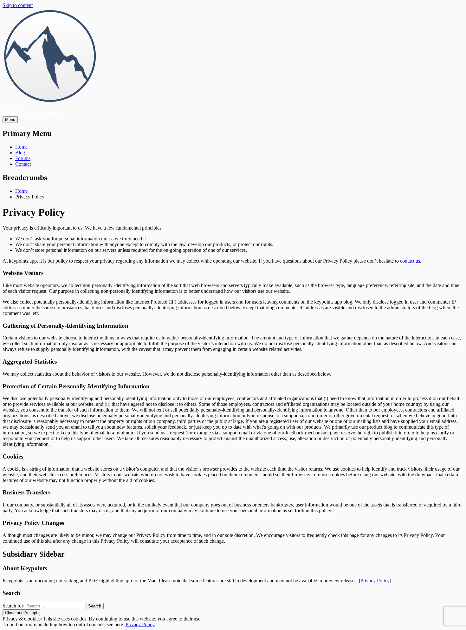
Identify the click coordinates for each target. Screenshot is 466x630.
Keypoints (13, 107)
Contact (23, 164)
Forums (22, 158)
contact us (410, 261)
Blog (20, 152)
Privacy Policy (375, 580)
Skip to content (18, 5)
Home (21, 147)
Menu (10, 119)
